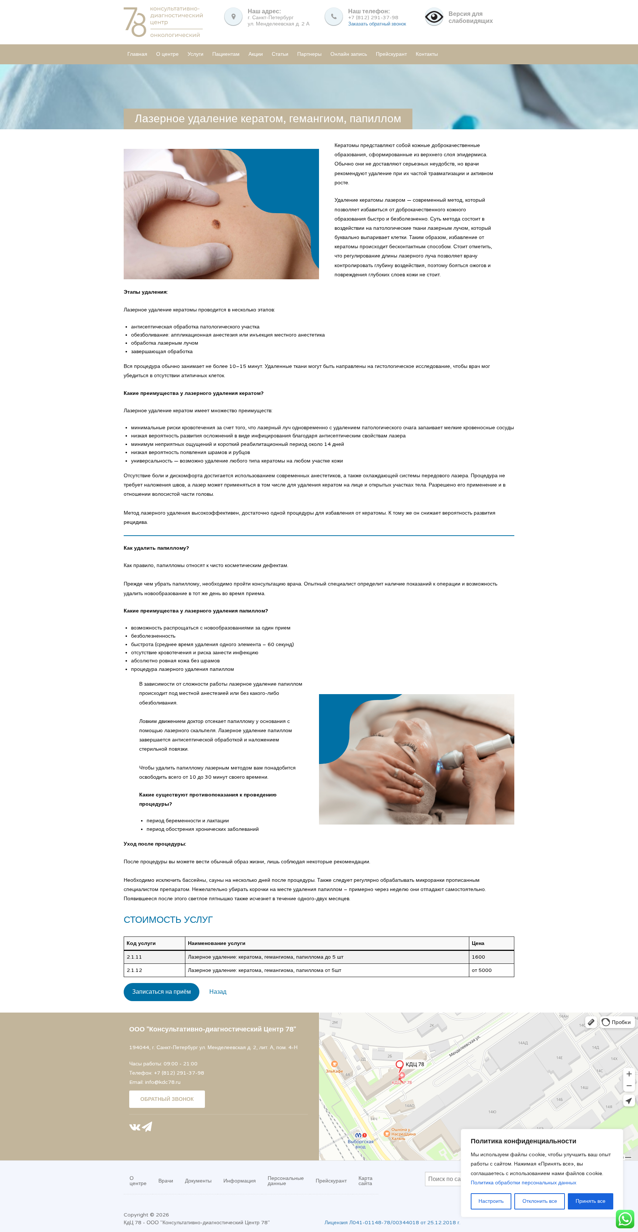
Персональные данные (286, 1181)
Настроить (491, 1201)
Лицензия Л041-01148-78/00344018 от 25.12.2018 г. (392, 1222)
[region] (542, 1173)
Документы (198, 1181)
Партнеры (309, 54)
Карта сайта (366, 1181)
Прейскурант (391, 54)
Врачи (165, 1181)
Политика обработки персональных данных (523, 1183)
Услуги (195, 54)
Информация (239, 1181)
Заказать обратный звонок (377, 24)
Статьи (280, 54)
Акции (255, 54)
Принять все (591, 1201)
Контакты (427, 54)
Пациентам (226, 54)
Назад (217, 992)
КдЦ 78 (132, 1222)
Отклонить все (539, 1201)
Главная (137, 54)
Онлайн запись (348, 54)
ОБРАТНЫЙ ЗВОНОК (167, 1099)
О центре (167, 54)
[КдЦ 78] (163, 21)
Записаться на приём (161, 992)
